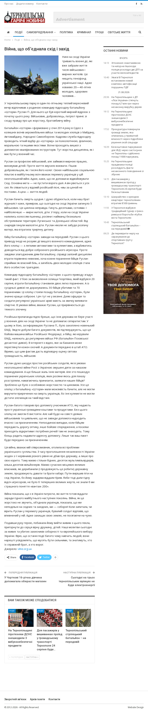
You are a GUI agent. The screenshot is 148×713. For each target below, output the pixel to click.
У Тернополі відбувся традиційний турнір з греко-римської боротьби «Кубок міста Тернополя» (127, 212)
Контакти (41, 3)
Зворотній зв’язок (15, 699)
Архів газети (37, 699)
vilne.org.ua (25, 549)
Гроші (99, 32)
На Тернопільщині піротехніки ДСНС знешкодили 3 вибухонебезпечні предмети (122, 118)
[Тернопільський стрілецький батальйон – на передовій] (78, 618)
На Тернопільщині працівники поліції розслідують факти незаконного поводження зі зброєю (127, 168)
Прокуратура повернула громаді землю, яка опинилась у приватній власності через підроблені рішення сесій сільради (127, 136)
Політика (66, 32)
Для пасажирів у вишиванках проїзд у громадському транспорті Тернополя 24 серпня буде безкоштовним (126, 185)
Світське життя (119, 32)
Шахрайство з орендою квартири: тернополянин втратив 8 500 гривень (125, 200)
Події (18, 32)
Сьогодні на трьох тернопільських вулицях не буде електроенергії (77, 581)
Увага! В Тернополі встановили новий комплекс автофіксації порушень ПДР (124, 82)
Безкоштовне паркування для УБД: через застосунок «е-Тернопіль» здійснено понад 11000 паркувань (126, 151)
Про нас (8, 3)
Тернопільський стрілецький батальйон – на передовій (125, 225)
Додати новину (25, 3)
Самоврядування (40, 32)
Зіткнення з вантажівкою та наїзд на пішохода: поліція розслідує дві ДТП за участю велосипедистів (127, 67)
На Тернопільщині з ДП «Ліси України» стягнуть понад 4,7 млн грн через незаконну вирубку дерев (126, 102)
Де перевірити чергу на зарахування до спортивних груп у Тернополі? (125, 238)
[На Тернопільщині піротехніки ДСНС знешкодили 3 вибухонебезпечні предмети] (21, 618)
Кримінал (84, 32)
